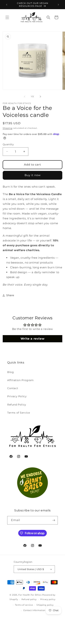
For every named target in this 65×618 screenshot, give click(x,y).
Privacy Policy (17, 396)
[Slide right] (40, 97)
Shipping (7, 128)
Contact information (34, 610)
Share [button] (10, 295)
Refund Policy (16, 404)
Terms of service (24, 605)
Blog (10, 372)
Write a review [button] (32, 338)
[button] (7, 17)
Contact (12, 388)
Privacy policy (47, 599)
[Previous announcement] (7, 5)
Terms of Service (18, 412)
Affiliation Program (20, 380)
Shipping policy (45, 605)
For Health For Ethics (30, 595)
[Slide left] (25, 97)
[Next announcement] (58, 5)
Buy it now (33, 175)
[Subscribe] (54, 520)
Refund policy (29, 599)
